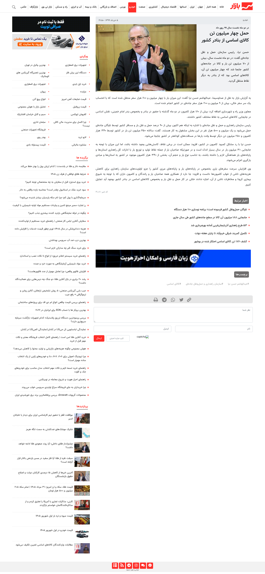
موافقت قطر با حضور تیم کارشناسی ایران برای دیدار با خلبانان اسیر (43, 417)
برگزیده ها (82, 157)
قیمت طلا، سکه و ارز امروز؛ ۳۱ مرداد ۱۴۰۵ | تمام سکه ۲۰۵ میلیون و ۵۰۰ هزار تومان (44, 489)
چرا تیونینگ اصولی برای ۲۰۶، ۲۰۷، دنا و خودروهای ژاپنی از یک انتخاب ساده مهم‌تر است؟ (52, 358)
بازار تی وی (47, 7)
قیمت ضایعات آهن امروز (73, 99)
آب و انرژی (76, 7)
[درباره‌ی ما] (149, 565)
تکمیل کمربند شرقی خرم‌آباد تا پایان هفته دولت (221, 233)
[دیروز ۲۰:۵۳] (82, 548)
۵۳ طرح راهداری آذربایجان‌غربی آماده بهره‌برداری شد (219, 225)
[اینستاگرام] (135, 565)
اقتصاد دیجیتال (168, 7)
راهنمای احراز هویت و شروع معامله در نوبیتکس (62, 380)
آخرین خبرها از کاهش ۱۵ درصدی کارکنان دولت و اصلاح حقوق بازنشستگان (45, 474)
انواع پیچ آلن (39, 99)
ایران (192, 7)
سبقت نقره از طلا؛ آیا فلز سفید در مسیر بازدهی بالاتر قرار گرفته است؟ (45, 460)
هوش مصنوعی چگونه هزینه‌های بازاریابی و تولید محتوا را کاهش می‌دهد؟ (49, 349)
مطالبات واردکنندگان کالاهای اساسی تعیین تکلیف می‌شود (44, 545)
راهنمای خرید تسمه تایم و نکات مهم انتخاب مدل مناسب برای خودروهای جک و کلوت (50, 370)
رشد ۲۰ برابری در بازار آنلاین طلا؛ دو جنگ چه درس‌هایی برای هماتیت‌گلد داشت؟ (50, 281)
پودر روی (41, 137)
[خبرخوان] (122, 565)
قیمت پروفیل (79, 107)
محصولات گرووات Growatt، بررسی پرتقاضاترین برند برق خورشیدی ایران (50, 395)
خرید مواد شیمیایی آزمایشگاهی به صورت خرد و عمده (60, 264)
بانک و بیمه (91, 7)
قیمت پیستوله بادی (36, 145)
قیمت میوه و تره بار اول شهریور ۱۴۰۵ (54, 516)
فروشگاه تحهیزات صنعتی (33, 130)
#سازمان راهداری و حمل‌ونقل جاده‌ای (204, 284)
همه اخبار (211, 7)
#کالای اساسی (174, 284)
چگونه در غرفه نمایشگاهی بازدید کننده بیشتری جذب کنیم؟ (57, 213)
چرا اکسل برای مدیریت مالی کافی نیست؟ (72, 124)
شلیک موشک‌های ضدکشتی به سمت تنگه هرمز (49, 429)
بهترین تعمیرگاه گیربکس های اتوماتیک (32, 74)
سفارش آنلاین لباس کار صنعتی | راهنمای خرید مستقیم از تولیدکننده (52, 221)
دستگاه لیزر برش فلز (76, 73)
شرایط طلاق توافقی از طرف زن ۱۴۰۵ (68, 174)
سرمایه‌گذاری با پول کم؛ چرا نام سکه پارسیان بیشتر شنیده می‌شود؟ (53, 198)
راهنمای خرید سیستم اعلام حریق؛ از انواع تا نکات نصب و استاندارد (53, 256)
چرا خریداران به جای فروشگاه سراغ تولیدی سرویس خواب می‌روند (54, 387)
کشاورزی (153, 7)
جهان (200, 7)
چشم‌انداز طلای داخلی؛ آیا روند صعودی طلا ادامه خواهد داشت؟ (45, 445)
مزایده (83, 92)
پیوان (43, 92)
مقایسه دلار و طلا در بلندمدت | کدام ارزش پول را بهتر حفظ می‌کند (53, 166)
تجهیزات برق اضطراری (75, 65)
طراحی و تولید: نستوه (132, 570)
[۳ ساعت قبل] (82, 519)
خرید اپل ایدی (79, 84)
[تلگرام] (128, 565)
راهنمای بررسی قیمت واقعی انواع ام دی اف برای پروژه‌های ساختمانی (52, 302)
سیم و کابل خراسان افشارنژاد (31, 114)
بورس (123, 7)
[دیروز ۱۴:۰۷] (82, 490)
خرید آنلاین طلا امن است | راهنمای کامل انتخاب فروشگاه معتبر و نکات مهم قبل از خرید (51, 339)
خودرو (132, 7)
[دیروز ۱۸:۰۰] (82, 447)
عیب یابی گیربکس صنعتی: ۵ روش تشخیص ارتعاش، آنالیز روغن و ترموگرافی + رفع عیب (53, 292)
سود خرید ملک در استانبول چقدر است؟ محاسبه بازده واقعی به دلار (52, 190)
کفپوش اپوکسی (78, 114)
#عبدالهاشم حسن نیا (238, 284)
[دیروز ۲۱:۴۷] (82, 505)
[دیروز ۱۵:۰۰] (82, 462)
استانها (183, 7)
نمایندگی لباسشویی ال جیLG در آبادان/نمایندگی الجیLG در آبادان (53, 330)
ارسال (99, 338)
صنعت (142, 7)
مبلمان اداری (39, 122)
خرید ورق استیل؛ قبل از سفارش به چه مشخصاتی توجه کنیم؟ (55, 182)
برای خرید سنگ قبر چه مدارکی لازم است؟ (65, 248)
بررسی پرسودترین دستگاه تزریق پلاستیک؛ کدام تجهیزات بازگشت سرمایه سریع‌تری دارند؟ (50, 320)
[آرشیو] (115, 565)
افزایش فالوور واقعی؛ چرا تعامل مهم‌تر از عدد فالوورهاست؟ (57, 272)
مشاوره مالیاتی (79, 145)
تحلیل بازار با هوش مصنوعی (32, 107)
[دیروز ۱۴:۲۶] (82, 418)
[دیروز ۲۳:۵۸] (82, 433)
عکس (23, 7)
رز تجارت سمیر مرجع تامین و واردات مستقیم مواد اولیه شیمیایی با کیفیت (49, 205)
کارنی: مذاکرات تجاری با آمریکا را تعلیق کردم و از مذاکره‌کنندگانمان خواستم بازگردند (49, 503)
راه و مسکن (61, 7)
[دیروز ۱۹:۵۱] (82, 476)
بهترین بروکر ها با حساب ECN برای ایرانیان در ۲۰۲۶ (61, 310)
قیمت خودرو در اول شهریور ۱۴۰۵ (56, 530)
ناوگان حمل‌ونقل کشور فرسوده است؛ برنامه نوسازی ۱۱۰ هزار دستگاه (210, 209)
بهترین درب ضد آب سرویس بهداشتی (67, 240)
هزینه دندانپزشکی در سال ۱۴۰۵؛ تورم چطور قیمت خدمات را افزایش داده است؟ (50, 231)
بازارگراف (34, 7)
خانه (222, 7)
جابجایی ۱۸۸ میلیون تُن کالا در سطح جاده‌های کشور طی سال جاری (210, 217)
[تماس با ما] (142, 565)
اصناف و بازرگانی (108, 7)
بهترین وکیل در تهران (35, 65)
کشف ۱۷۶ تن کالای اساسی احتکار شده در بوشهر (220, 241)
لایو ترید (82, 137)
